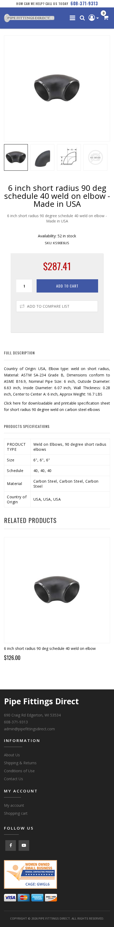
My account (14, 805)
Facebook (10, 845)
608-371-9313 (84, 3)
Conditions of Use (19, 770)
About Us (12, 754)
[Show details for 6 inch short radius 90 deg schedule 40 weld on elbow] (57, 590)
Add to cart (67, 286)
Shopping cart (16, 813)
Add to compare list (48, 306)
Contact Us (13, 778)
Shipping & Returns (20, 762)
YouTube (24, 845)
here (17, 403)
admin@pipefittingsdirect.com (29, 728)
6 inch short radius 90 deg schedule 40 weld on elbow (50, 648)
